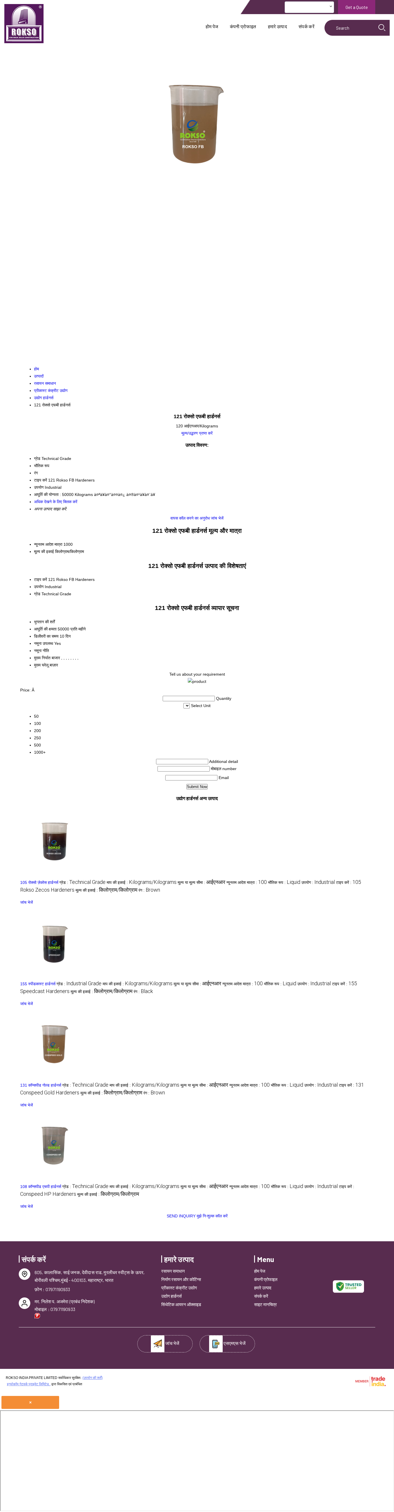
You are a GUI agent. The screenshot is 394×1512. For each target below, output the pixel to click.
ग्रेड (37, 594)
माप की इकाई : (142, 882)
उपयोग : (318, 882)
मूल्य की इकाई (44, 551)
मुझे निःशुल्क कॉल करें (212, 1216)
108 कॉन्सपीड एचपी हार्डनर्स (40, 1186)
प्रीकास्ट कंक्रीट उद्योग (179, 1287)
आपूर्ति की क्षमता (45, 629)
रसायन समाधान (173, 1271)
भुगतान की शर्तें (44, 621)
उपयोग (39, 586)
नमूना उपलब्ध (43, 643)
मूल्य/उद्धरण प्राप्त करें (197, 433)
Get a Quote (357, 7)
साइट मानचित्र (265, 1304)
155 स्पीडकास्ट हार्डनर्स (37, 984)
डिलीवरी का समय (46, 636)
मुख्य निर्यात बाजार (47, 657)
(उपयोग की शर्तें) (92, 1378)
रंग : (149, 890)
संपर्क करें (306, 26)
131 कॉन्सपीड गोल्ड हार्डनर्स (40, 1085)
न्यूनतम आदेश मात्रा (48, 544)
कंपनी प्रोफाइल (243, 26)
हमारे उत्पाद (277, 26)
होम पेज (212, 26)
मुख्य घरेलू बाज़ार (46, 665)
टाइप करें (40, 579)
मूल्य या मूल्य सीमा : (201, 882)
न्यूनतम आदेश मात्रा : (246, 882)
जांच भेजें (217, 518)
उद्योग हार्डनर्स (171, 1296)
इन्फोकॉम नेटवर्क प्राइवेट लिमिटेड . (28, 1384)
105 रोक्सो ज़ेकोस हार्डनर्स (39, 882)
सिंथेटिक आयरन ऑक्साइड (181, 1304)
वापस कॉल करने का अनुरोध (190, 518)
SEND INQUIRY (181, 1216)
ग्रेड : (82, 882)
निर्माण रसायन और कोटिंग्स (181, 1279)
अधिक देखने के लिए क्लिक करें (55, 501)
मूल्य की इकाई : (106, 890)
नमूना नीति (41, 650)
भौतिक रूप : (284, 882)
